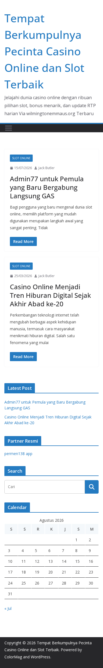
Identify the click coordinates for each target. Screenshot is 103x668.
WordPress (40, 656)
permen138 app (18, 453)
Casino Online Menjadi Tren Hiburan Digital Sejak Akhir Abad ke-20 (50, 295)
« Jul (8, 608)
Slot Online (21, 158)
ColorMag (13, 656)
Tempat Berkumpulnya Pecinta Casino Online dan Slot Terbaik (44, 51)
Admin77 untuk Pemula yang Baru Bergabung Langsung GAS (47, 187)
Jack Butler (46, 168)
